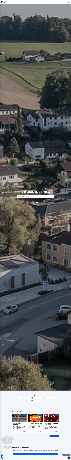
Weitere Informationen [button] (35, 455)
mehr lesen (24, 431)
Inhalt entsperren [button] (35, 453)
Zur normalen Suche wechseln (35, 198)
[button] (56, 411)
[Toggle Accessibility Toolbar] (2, 455)
